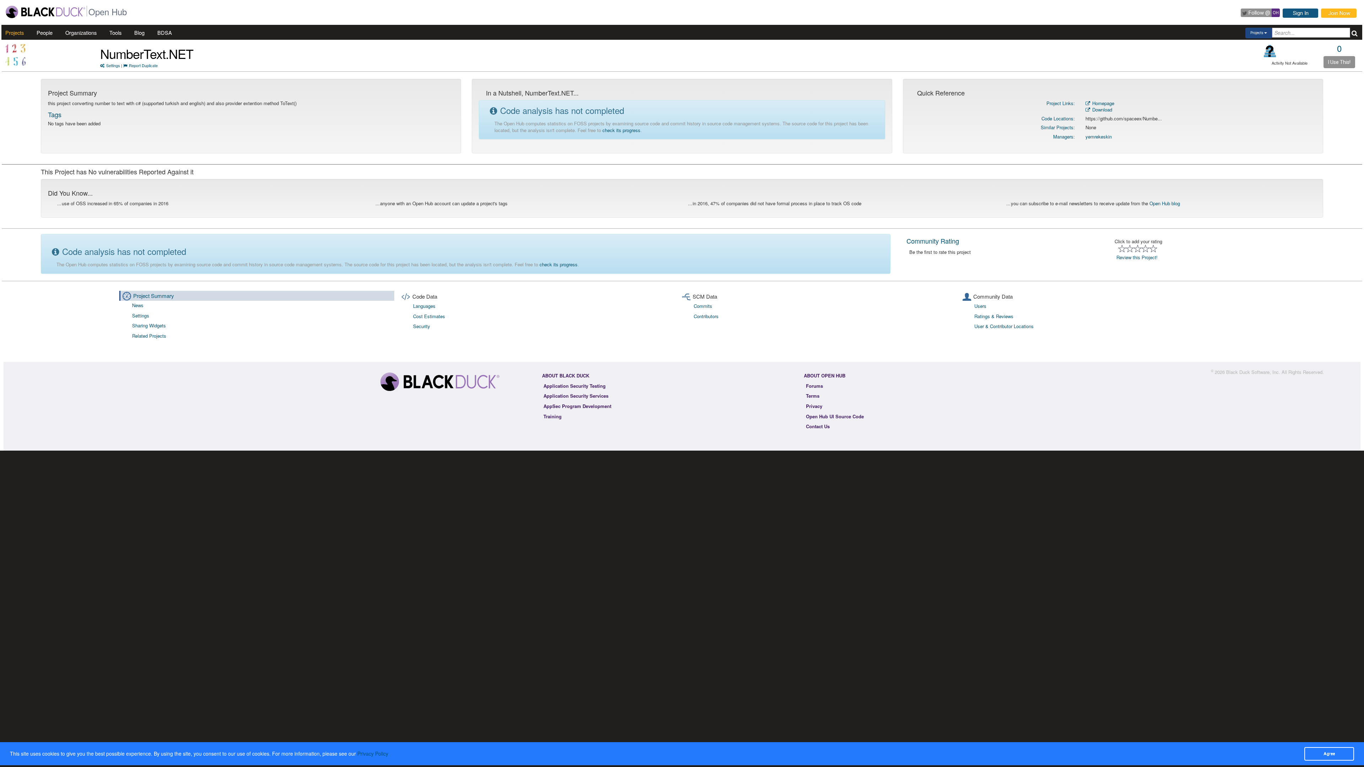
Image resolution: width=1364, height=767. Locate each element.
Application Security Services (575, 395)
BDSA (164, 32)
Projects (14, 32)
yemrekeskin (1099, 136)
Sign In (1301, 13)
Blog (139, 32)
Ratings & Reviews (993, 316)
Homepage (1102, 103)
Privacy (814, 406)
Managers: (1064, 136)
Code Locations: (1058, 118)
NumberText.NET (146, 53)
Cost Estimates (429, 316)
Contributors (706, 316)
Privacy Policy (372, 753)
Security (421, 326)
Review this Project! (1137, 257)
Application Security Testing (574, 385)
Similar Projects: (1058, 127)
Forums (814, 385)
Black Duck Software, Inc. (1253, 372)
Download (1101, 109)
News (138, 305)
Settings (113, 65)
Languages (424, 306)
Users (980, 306)
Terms (812, 395)
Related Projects (149, 335)
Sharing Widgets (149, 325)
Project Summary (153, 295)
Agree (1329, 753)
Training (552, 416)
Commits (703, 306)
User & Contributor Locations (1004, 326)
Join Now (1339, 13)
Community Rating (932, 240)
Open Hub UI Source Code (835, 416)
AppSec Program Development (577, 406)
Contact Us (818, 426)
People (45, 32)
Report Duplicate (143, 65)
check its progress (621, 130)
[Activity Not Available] (1270, 51)
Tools (115, 32)
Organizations (81, 32)
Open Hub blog (1164, 203)
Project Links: (1060, 103)
